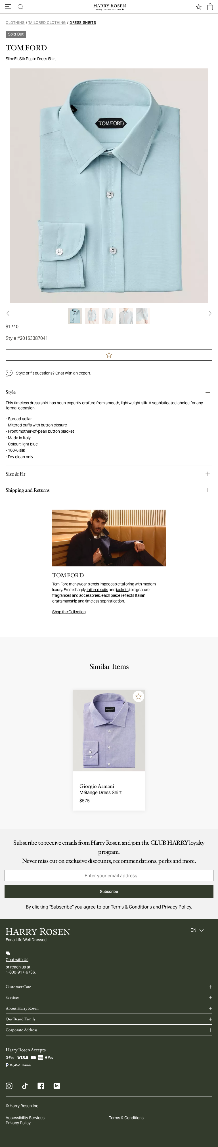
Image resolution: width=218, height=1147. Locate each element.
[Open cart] (210, 7)
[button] (7, 6)
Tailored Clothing (47, 22)
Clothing (15, 22)
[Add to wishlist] (138, 696)
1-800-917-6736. (21, 972)
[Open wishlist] (198, 7)
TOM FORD (26, 48)
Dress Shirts (83, 22)
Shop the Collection (68, 611)
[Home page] (109, 7)
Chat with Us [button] (17, 959)
